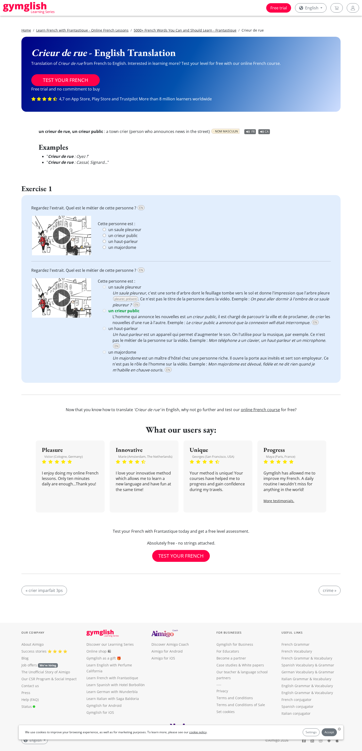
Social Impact (66, 679)
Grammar (326, 665)
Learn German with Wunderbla (112, 691)
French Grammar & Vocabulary (306, 658)
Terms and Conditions (234, 698)
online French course (260, 409)
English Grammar (295, 685)
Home (26, 30)
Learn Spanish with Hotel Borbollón (115, 684)
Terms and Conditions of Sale (240, 704)
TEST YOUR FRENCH (65, 80)
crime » (329, 590)
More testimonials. (278, 500)
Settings (311, 732)
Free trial (278, 8)
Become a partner (231, 658)
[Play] (61, 235)
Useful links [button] (292, 632)
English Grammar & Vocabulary (307, 692)
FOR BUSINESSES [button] (229, 632)
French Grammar (295, 644)
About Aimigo (32, 644)
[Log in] (353, 8)
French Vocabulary (296, 651)
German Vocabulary (297, 672)
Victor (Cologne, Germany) (63, 456)
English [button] (311, 8)
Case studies (226, 665)
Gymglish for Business (234, 644)
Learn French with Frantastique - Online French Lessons (82, 30)
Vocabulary (322, 679)
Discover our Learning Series (110, 644)
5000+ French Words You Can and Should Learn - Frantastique (185, 30)
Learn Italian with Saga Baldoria (112, 698)
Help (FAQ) (30, 699)
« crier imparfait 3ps (44, 590)
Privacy (222, 691)
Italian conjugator (296, 713)
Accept (329, 732)
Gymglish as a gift (101, 658)
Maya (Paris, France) (280, 456)
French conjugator (296, 699)
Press (25, 692)
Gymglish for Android (104, 705)
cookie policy (198, 732)
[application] (61, 235)
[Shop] (336, 8)
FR (253, 131)
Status (27, 706)
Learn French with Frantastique (112, 678)
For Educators (227, 651)
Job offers (38, 665)
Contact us (30, 685)
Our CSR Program (35, 679)
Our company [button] (32, 632)
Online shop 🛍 (98, 651)
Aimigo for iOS (163, 658)
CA (267, 131)
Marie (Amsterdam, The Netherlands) (145, 456)
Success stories (34, 651)
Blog (25, 658)
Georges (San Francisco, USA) (213, 456)
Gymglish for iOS (100, 712)
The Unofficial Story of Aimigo (45, 672)
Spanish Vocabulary (297, 665)
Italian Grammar (295, 679)
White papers (253, 665)
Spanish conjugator (297, 706)
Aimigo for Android (167, 651)
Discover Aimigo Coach (170, 644)
